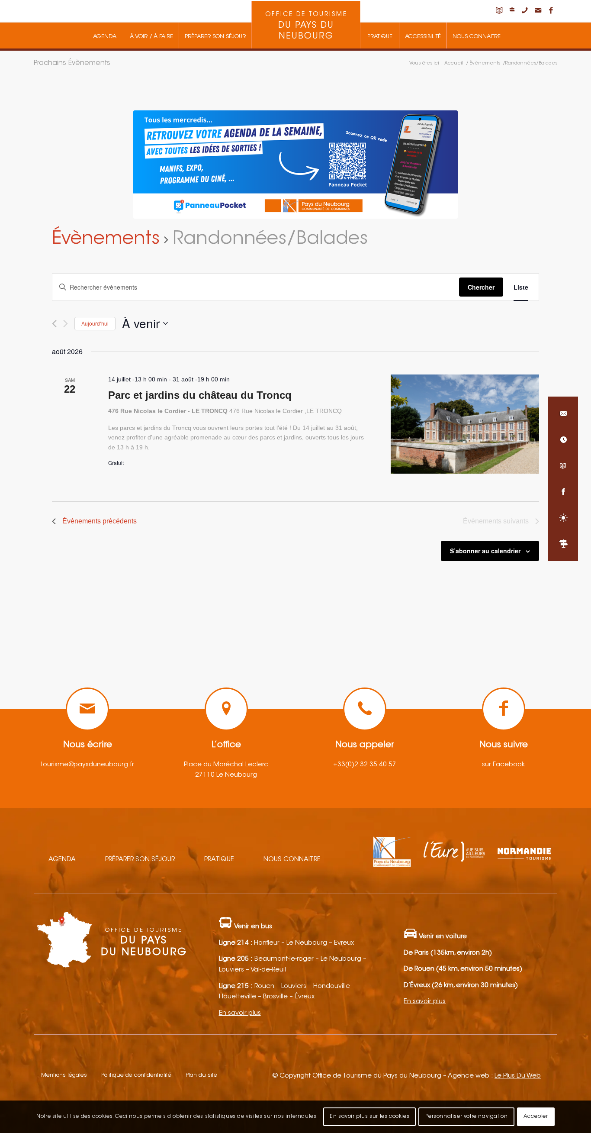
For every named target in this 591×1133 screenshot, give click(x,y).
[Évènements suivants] (65, 324)
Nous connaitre (292, 859)
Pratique (219, 859)
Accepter (536, 1116)
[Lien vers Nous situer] (511, 10)
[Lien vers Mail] (537, 10)
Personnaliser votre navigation (466, 1116)
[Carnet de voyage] (563, 466)
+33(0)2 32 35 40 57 (364, 765)
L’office (226, 745)
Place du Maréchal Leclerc (226, 765)
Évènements (106, 239)
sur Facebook (503, 765)
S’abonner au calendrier (485, 550)
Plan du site (201, 1075)
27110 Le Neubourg (226, 775)
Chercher (481, 287)
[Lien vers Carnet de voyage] (498, 10)
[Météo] (563, 517)
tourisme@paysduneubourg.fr (87, 765)
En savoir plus (240, 1013)
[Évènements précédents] (54, 324)
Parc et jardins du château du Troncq (200, 395)
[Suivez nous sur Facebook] (563, 491)
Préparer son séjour (140, 859)
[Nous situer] (563, 543)
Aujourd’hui (95, 323)
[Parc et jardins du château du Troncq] (465, 424)
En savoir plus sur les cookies (369, 1116)
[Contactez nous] (563, 414)
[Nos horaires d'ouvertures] (563, 440)
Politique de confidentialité (136, 1075)
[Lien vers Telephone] (524, 10)
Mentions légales (64, 1075)
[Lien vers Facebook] (550, 10)
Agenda (62, 859)
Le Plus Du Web (518, 1076)
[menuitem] (104, 35)
